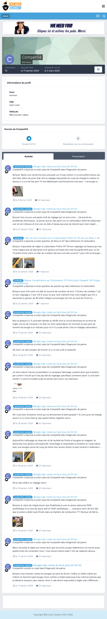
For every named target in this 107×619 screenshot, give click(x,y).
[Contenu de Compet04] (98, 69)
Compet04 (18, 169)
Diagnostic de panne (76, 169)
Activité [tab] (29, 156)
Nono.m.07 (59, 241)
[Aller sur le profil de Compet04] (8, 168)
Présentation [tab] (78, 156)
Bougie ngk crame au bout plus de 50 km (55, 166)
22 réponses (43, 200)
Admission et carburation (82, 241)
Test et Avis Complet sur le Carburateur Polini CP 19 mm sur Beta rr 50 (62, 238)
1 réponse (44, 271)
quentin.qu (59, 286)
